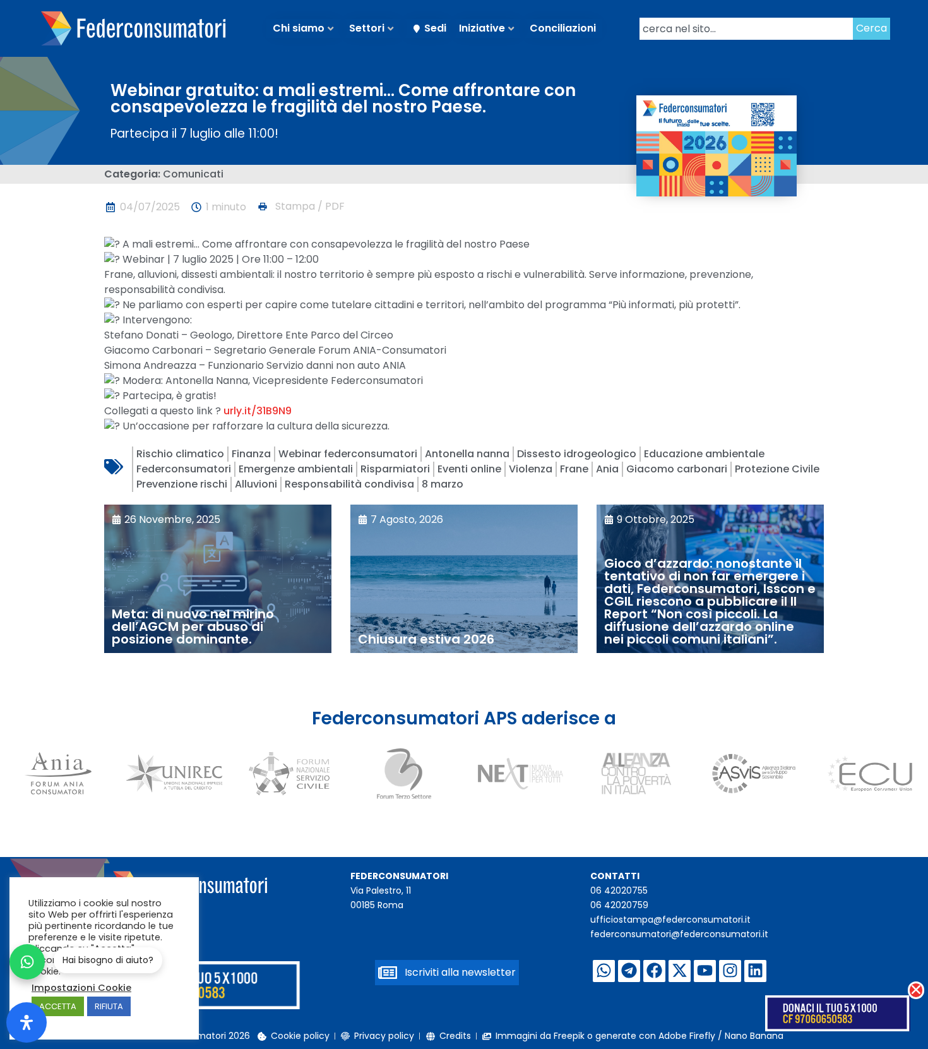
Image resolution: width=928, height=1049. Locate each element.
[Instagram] (730, 971)
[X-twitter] (680, 971)
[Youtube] (705, 971)
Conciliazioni (563, 28)
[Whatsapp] (604, 971)
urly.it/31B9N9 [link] (257, 411)
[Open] (26, 1022)
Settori (366, 28)
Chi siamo (298, 28)
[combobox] (746, 29)
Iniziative (482, 28)
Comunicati (193, 174)
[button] (300, 206)
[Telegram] (629, 971)
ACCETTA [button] (57, 1006)
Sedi (435, 28)
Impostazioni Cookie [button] (81, 987)
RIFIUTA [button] (109, 1006)
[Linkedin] (755, 971)
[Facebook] (654, 971)
